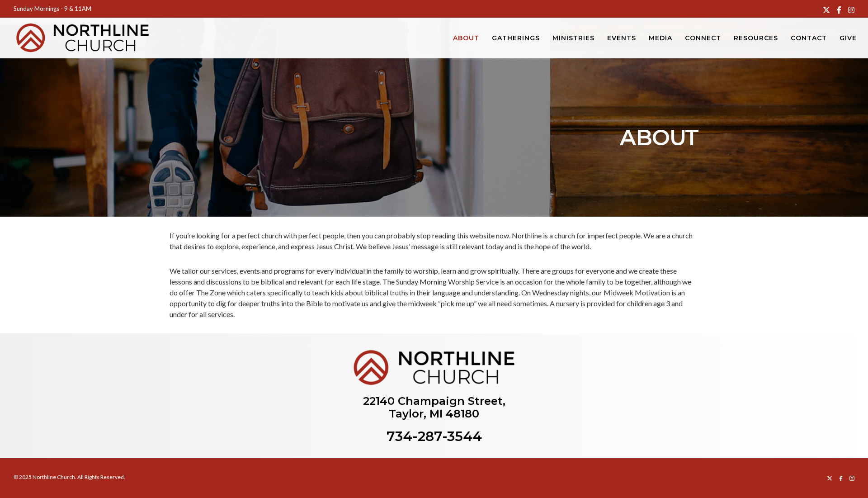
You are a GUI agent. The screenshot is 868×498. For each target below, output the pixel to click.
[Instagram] (851, 10)
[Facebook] (839, 10)
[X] (826, 10)
